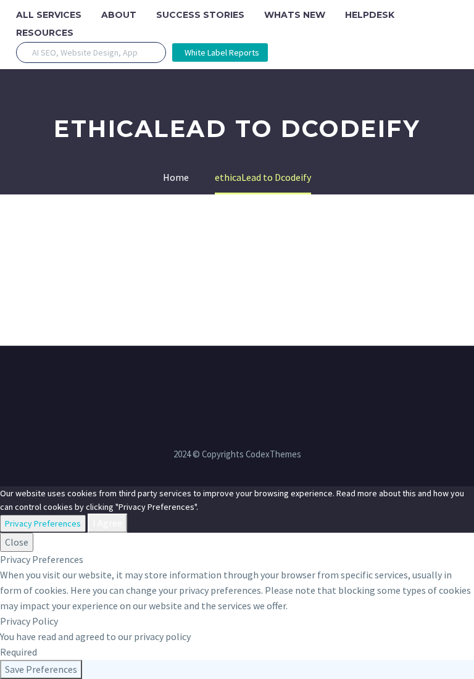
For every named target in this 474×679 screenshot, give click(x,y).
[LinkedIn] (213, 380)
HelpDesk (369, 14)
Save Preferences (41, 669)
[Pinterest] (261, 380)
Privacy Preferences (43, 523)
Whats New (294, 14)
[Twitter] (229, 380)
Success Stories (200, 14)
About (118, 14)
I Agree (107, 523)
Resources (44, 32)
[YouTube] (277, 380)
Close (16, 542)
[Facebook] (197, 380)
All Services (48, 14)
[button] (151, 52)
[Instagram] (245, 380)
